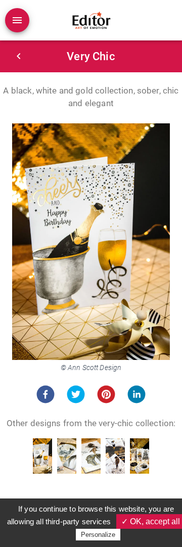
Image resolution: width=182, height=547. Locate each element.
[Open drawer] (17, 20)
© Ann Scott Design (91, 367)
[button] (45, 394)
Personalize (98, 534)
